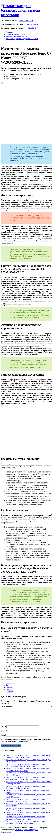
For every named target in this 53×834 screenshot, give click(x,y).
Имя (3, 727)
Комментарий (26, 707)
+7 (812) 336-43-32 (31, 28)
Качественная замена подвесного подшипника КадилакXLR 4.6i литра (25, 800)
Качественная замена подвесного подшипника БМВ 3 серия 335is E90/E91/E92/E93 (28, 756)
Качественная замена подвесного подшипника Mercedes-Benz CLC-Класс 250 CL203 (25, 778)
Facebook (10, 683)
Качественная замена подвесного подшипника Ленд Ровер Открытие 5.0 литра (28, 769)
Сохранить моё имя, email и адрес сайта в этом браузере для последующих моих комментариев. (26, 740)
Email (4, 731)
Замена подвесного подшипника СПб (22, 39)
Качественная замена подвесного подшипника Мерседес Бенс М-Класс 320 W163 (25, 822)
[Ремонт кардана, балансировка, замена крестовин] (26, 15)
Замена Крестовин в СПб (16, 36)
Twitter (8, 685)
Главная (9, 32)
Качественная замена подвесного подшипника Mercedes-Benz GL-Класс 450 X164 (25, 765)
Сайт (3, 735)
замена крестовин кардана (26, 830)
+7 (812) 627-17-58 (31, 24)
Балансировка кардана (15, 34)
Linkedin (9, 690)
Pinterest (9, 692)
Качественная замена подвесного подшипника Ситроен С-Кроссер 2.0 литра (25, 818)
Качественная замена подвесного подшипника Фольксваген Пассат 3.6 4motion (25, 787)
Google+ (9, 687)
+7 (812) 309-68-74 (26, 21)
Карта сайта (6, 832)
